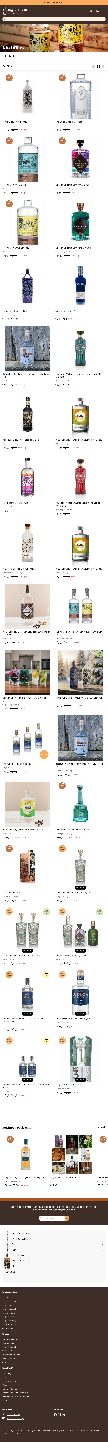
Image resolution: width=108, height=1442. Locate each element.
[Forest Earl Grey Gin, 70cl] (27, 291)
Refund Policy (8, 1343)
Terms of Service (9, 1389)
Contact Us (7, 1351)
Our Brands (7, 1328)
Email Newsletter (10, 1347)
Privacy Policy (8, 1359)
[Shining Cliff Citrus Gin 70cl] (27, 228)
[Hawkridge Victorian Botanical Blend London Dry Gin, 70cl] (80, 355)
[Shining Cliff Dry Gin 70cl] (27, 165)
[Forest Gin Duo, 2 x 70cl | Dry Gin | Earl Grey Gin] (80, 678)
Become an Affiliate (11, 1355)
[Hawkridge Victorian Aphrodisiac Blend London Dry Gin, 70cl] (80, 484)
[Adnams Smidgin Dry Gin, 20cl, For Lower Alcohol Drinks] (27, 1000)
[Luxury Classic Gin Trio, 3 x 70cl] (80, 936)
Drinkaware (7, 1400)
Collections (14, 43)
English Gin (7, 1297)
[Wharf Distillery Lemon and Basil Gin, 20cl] (27, 810)
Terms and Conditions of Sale (15, 1393)
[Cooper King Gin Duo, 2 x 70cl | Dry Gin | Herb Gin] (27, 679)
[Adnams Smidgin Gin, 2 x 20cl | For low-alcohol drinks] (27, 1066)
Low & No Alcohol (10, 1309)
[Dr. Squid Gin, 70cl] (27, 873)
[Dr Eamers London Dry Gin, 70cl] (27, 549)
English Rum (8, 1305)
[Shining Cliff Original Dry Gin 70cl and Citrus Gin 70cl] (80, 613)
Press (4, 1385)
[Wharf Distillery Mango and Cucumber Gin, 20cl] (80, 420)
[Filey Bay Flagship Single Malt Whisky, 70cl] (25, 1160)
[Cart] (97, 11)
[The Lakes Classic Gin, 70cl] (80, 102)
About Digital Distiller (12, 1373)
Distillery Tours (9, 1324)
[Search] (103, 19)
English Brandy (9, 1321)
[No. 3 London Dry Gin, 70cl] (80, 1064)
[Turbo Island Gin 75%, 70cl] (27, 483)
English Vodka (8, 1313)
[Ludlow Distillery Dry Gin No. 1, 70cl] (80, 999)
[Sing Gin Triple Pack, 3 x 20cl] (27, 744)
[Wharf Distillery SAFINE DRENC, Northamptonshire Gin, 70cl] (27, 613)
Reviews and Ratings (11, 1381)
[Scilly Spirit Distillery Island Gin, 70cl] (80, 810)
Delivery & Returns (10, 1339)
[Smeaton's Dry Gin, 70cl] (80, 291)
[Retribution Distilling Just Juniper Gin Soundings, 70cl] (27, 355)
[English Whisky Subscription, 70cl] (72, 1160)
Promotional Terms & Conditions (16, 1397)
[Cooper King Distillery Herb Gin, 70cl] (80, 228)
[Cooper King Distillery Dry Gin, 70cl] (80, 165)
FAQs (4, 1377)
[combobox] (54, 19)
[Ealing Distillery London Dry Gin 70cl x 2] (27, 936)
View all (102, 1127)
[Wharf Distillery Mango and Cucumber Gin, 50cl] (80, 549)
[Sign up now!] (67, 1218)
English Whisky (9, 1301)
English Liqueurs (9, 1317)
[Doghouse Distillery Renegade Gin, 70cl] (27, 420)
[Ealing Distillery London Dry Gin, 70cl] (80, 873)
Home (4, 43)
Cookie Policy (8, 1362)
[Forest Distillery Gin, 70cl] (27, 102)
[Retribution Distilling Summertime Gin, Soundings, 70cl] (80, 745)
